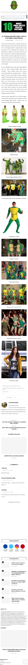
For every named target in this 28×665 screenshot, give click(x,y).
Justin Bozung (10, 40)
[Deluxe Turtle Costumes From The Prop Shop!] (5, 565)
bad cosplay (5, 391)
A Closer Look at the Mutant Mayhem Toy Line (18, 590)
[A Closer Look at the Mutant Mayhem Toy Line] (5, 592)
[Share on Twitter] (19, 397)
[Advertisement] (14, 521)
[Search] (26, 16)
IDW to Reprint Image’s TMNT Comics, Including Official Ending (18, 600)
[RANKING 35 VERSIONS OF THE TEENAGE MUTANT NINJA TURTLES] (5, 574)
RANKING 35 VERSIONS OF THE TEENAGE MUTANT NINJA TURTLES (18, 573)
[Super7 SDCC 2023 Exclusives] (14, 445)
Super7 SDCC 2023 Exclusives (14, 456)
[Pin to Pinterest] (20, 397)
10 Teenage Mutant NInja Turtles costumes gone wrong (12, 389)
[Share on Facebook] (17, 397)
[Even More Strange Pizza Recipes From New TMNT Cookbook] (5, 583)
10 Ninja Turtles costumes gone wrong (11, 385)
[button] (14, 12)
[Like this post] (16, 397)
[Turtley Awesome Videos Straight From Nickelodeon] (14, 639)
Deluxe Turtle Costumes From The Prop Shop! (18, 563)
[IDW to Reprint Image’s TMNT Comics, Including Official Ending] (5, 600)
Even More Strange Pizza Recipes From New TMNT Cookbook (18, 582)
